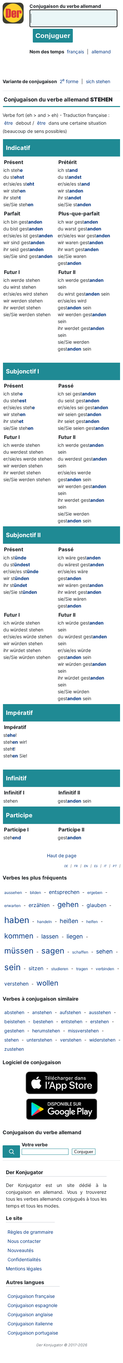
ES (96, 866)
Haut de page (61, 855)
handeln (44, 921)
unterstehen (39, 1040)
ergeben (94, 892)
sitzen (36, 968)
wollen (47, 983)
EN (86, 866)
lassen (50, 936)
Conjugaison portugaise (33, 1333)
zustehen (14, 1049)
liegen (75, 936)
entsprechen (64, 892)
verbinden (105, 968)
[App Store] (61, 1092)
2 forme (69, 81)
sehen (104, 951)
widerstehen (102, 1040)
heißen (69, 921)
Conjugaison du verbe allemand (65, 6)
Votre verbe (35, 1144)
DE (66, 866)
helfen (92, 921)
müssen (18, 950)
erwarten (12, 905)
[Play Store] (61, 1119)
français (75, 51)
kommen (18, 936)
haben (16, 920)
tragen (82, 968)
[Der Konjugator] (15, 20)
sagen (52, 950)
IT (105, 866)
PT (115, 866)
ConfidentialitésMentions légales (24, 1264)
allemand (101, 51)
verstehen (16, 983)
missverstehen (83, 1030)
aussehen (13, 892)
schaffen (80, 952)
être (8, 123)
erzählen (39, 905)
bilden (35, 892)
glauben (96, 905)
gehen (68, 904)
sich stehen (98, 81)
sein (12, 967)
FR (76, 866)
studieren (59, 968)
